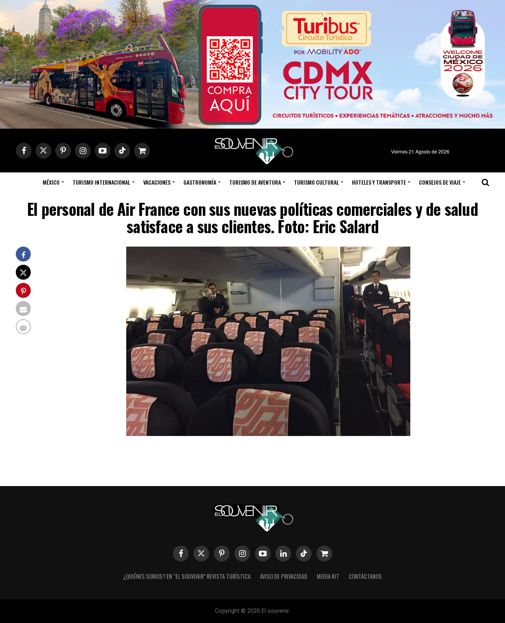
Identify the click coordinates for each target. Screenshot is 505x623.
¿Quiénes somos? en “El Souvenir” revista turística (187, 576)
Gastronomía (199, 182)
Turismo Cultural (316, 182)
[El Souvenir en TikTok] (304, 553)
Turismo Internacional (101, 182)
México (51, 182)
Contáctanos (365, 576)
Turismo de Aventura (255, 182)
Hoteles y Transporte (379, 182)
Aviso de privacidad (283, 576)
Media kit (328, 576)
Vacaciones (156, 182)
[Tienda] (324, 553)
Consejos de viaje (440, 182)
